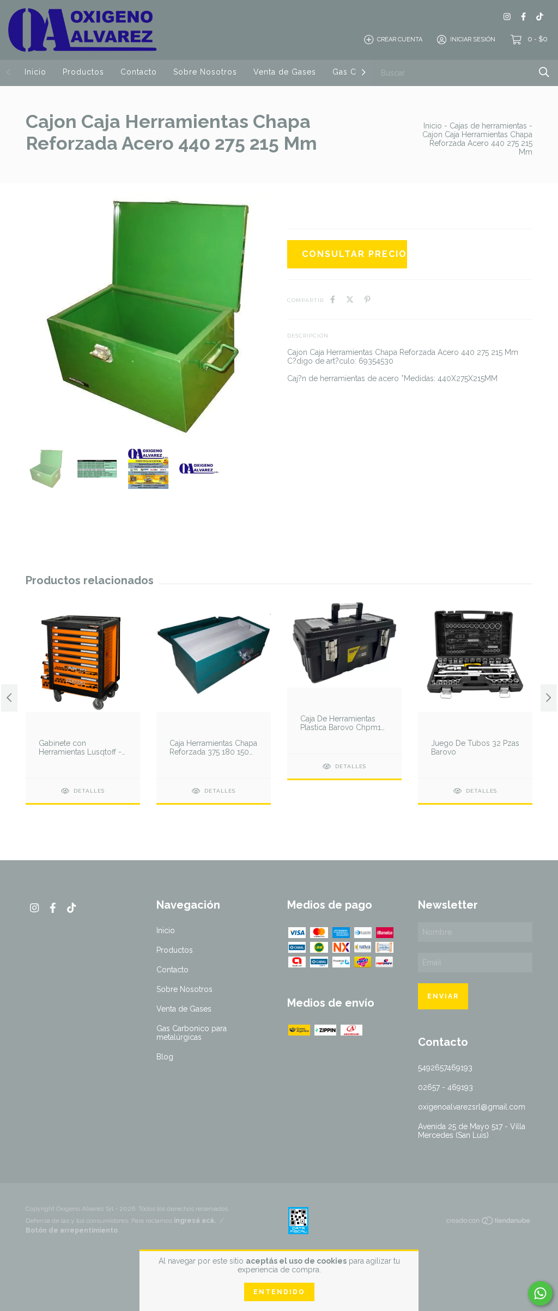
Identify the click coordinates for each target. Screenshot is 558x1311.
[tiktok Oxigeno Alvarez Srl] (540, 16)
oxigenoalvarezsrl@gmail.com (471, 1106)
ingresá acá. (195, 1220)
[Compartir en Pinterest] (367, 299)
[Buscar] (544, 72)
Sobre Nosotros (205, 72)
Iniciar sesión (472, 39)
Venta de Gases (284, 72)
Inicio (35, 72)
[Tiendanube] (488, 1222)
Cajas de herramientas (488, 125)
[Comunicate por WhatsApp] (540, 1293)
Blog (164, 1056)
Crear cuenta (399, 39)
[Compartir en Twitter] (350, 299)
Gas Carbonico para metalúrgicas (191, 1033)
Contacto (138, 72)
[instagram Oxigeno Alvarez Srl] (507, 16)
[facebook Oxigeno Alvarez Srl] (523, 16)
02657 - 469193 (445, 1087)
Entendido (279, 1292)
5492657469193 (445, 1067)
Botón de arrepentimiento (72, 1230)
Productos (83, 72)
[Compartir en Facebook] (332, 299)
